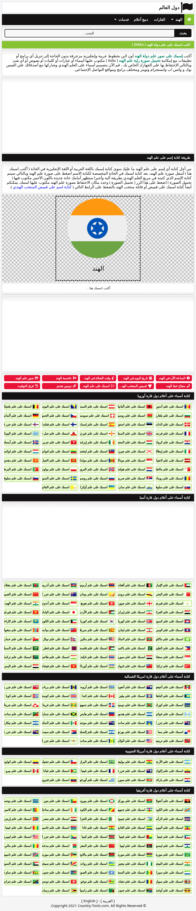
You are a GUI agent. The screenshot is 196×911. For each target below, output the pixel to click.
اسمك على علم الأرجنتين (167, 762)
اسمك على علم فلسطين (92, 648)
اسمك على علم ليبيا (132, 846)
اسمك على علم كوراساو (167, 705)
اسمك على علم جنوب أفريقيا (126, 890)
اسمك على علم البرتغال (16, 469)
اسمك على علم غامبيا (56, 827)
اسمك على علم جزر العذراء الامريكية (46, 741)
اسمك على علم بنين (57, 801)
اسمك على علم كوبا (19, 696)
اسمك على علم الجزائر (93, 819)
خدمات (123, 19)
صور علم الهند (25, 378)
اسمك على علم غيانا (56, 771)
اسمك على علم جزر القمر (53, 836)
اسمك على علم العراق (168, 612)
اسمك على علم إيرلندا (93, 442)
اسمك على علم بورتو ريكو (128, 732)
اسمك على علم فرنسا (169, 433)
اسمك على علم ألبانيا (131, 406)
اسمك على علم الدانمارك (166, 424)
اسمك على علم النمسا (93, 406)
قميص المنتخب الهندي (132, 386)
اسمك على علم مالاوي (93, 854)
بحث (183, 33)
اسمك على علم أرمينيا (93, 585)
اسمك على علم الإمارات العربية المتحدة (157, 585)
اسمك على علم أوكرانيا (92, 487)
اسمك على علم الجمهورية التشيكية (47, 415)
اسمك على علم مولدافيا (92, 460)
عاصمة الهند (64, 378)
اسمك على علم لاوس (169, 630)
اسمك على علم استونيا (130, 424)
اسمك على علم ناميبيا (17, 854)
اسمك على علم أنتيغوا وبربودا (164, 687)
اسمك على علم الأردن (93, 612)
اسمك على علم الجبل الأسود (51, 460)
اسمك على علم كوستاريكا (53, 696)
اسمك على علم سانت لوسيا (127, 723)
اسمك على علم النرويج (93, 469)
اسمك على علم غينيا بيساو (128, 836)
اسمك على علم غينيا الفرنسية (88, 771)
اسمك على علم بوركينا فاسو (127, 801)
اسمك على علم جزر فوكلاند (127, 771)
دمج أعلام (141, 19)
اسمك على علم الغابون (130, 827)
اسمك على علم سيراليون (166, 872)
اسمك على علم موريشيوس (127, 854)
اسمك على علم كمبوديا (168, 621)
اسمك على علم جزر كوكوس (51, 594)
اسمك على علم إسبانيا (93, 424)
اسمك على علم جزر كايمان (165, 723)
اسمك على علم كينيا (95, 836)
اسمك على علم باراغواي (167, 780)
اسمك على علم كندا (95, 696)
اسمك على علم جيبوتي (130, 819)
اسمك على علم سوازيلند (167, 881)
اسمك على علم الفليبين (168, 648)
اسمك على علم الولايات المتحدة (124, 741)
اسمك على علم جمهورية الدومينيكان (84, 705)
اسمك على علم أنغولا (169, 801)
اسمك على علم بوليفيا (130, 762)
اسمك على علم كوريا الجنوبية (89, 621)
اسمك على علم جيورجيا (130, 603)
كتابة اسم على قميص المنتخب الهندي (42, 187)
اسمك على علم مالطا (169, 469)
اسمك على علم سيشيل (54, 863)
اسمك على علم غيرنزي (92, 433)
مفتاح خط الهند (175, 386)
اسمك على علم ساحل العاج (52, 810)
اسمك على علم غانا (95, 827)
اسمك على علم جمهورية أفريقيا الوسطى (118, 810)
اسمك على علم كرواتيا (168, 442)
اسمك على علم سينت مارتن (51, 732)
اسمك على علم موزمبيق (54, 854)
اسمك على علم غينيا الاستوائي (163, 836)
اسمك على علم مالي (18, 846)
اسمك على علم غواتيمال (167, 714)
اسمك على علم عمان (18, 639)
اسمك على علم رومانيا (168, 478)
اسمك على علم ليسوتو (168, 846)
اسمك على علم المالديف (129, 639)
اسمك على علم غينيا (18, 827)
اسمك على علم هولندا (131, 469)
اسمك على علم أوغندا (169, 890)
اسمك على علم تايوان (131, 666)
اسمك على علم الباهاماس (166, 696)
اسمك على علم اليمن (18, 666)
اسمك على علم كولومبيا (16, 762)
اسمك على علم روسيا (93, 478)
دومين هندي (64, 386)
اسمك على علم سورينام (129, 780)
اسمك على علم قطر (56, 648)
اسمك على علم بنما (170, 732)
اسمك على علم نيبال (56, 639)
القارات (159, 19)
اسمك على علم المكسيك (53, 723)
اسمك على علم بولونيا (55, 469)
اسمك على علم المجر (131, 442)
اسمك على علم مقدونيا (16, 460)
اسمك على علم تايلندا (93, 657)
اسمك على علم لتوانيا (55, 451)
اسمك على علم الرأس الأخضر (164, 819)
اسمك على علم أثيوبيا (169, 827)
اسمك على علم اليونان (17, 433)
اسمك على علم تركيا (170, 666)
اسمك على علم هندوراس (129, 714)
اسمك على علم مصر (56, 819)
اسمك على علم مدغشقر (54, 846)
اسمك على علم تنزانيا (17, 881)
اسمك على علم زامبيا (94, 890)
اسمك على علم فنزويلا (55, 780)
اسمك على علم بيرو (19, 771)
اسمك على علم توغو (94, 881)
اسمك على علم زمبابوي (54, 890)
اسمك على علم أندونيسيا (53, 603)
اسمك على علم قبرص (169, 603)
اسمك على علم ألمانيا (17, 415)
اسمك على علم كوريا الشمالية (125, 621)
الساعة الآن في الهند (172, 378)
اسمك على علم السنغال (129, 872)
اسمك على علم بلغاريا (169, 415)
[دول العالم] (189, 19)
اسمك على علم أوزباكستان (90, 666)
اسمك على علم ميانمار (55, 630)
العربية (108, 900)
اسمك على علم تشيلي (55, 762)
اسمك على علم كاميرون (16, 810)
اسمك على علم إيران (131, 612)
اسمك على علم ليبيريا (17, 836)
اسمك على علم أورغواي (92, 780)
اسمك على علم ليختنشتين (91, 451)
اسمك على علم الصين (17, 594)
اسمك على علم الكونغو (168, 810)
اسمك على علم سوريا (131, 657)
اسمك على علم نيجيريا (130, 863)
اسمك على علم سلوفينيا (16, 478)
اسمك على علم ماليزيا (93, 639)
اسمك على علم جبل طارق (53, 433)
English (89, 900)
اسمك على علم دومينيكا (129, 705)
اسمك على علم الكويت (54, 621)
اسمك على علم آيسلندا (16, 442)
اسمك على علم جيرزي (130, 451)
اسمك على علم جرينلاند (16, 705)
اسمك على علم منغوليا (17, 630)
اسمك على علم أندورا (169, 406)
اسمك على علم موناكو (130, 460)
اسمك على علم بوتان (94, 594)
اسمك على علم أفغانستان (128, 585)
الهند (178, 19)
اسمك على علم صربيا (131, 478)
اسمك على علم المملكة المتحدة (124, 433)
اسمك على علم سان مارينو (127, 487)
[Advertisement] (98, 115)
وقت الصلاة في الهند (97, 378)
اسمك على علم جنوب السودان (49, 872)
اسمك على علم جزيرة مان (52, 442)
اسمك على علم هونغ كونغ (91, 603)
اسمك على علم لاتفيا (169, 460)
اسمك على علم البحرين (168, 594)
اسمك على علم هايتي (94, 714)
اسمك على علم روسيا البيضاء (126, 415)
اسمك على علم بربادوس (54, 687)
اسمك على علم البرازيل (92, 762)
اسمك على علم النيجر (169, 863)
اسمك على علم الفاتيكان (53, 487)
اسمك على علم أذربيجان (54, 585)
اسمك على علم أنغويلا (131, 687)
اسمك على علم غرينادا (55, 705)
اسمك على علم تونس (55, 881)
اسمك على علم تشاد (131, 881)
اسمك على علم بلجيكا (17, 406)
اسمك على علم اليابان (55, 612)
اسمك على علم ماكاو (169, 639)
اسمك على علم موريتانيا (167, 854)
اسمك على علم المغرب (92, 846)
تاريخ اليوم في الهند (135, 378)
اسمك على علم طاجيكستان (52, 657)
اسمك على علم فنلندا (56, 424)
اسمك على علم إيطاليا (168, 451)
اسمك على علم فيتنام (56, 666)
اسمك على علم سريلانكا (92, 630)
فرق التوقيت (25, 386)
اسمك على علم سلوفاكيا (167, 487)
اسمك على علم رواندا (93, 863)
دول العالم (169, 7)
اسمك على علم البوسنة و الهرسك (48, 406)
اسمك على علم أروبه (94, 687)
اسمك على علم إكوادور (168, 771)
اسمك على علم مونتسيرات (90, 723)
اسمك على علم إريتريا (17, 819)
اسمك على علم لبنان (131, 630)
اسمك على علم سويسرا (93, 415)
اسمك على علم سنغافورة (166, 657)
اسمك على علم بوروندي (92, 801)
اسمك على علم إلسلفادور (91, 732)
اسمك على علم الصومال (92, 872)
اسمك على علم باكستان (129, 648)
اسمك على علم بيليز (132, 696)
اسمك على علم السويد (55, 478)
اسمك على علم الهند (96, 386)
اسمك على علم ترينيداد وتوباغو (163, 741)
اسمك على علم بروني (131, 594)
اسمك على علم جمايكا (55, 714)
